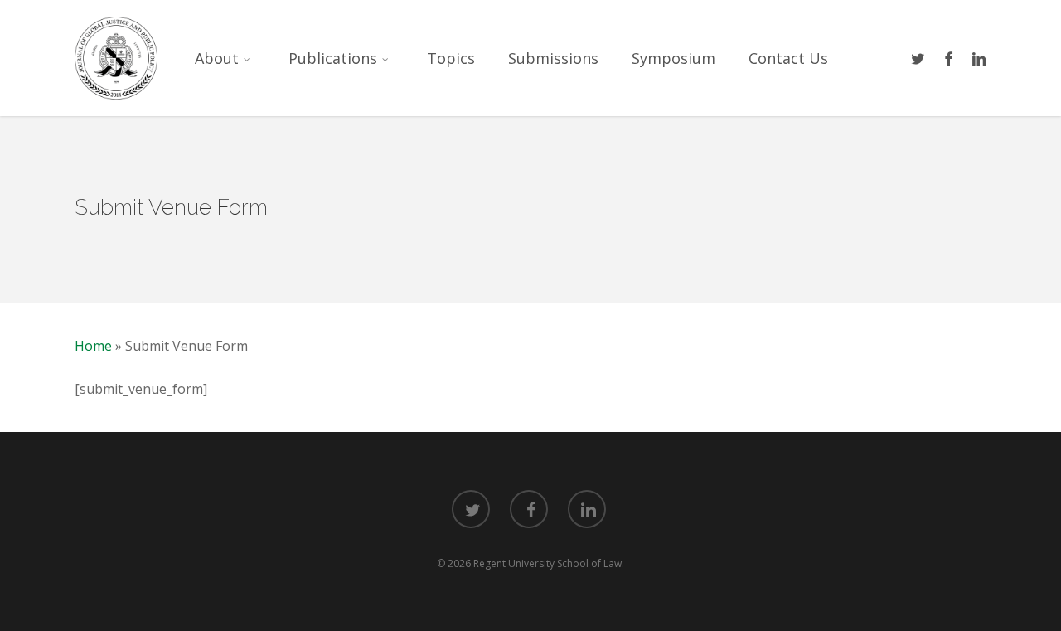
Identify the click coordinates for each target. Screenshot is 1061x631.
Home (93, 346)
